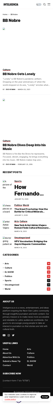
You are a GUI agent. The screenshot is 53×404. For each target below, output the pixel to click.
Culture (27, 268)
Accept (45, 397)
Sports (27, 280)
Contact (7, 365)
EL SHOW (27, 272)
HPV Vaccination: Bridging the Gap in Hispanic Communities (30, 242)
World (27, 289)
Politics (27, 276)
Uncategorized (27, 285)
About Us (7, 353)
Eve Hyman (10, 89)
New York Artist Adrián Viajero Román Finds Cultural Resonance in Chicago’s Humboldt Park (32, 228)
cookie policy (10, 399)
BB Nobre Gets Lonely (19, 74)
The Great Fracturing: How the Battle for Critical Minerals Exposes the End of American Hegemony (31, 213)
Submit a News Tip (12, 361)
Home (5, 14)
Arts (27, 263)
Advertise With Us (11, 357)
